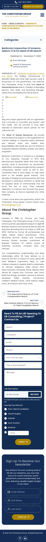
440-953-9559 (24, 2)
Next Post (21, 302)
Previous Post (22, 294)
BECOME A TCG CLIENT (11, 7)
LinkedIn (11, 418)
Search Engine (14, 413)
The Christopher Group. (18, 533)
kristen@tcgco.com (12, 205)
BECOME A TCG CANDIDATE (33, 7)
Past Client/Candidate (18, 409)
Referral (11, 427)
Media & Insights (16, 23)
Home (4, 23)
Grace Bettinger (19, 60)
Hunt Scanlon (14, 423)
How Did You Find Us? (14, 405)
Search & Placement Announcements (22, 65)
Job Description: (11, 389)
